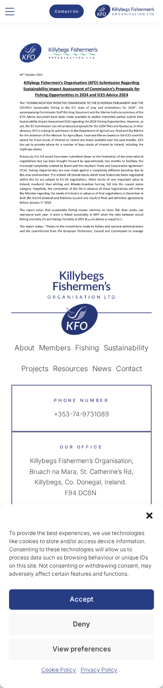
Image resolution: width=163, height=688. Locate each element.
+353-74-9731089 (81, 414)
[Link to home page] (81, 303)
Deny (81, 624)
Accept (81, 599)
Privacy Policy (99, 669)
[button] (149, 515)
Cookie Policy (58, 669)
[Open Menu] (10, 11)
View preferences (82, 649)
